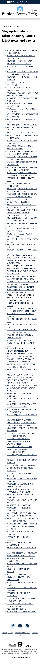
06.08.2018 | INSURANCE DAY (19, 505)
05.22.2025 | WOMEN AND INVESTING (22, 125)
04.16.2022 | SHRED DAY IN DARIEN (21, 276)
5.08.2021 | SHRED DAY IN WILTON (20, 287)
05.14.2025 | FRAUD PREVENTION (20, 133)
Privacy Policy (7, 633)
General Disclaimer (22, 633)
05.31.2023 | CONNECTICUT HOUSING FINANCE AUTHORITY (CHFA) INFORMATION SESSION (22, 212)
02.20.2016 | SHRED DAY (16, 609)
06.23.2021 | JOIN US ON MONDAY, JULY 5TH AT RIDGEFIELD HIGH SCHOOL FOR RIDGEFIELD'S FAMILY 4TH (22, 282)
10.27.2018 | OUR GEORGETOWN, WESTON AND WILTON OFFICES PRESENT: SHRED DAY (20, 449)
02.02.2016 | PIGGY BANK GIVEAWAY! (21, 612)
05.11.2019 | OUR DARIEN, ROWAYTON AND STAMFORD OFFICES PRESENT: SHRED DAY (22, 388)
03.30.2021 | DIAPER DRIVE (18, 292)
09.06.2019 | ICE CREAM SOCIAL (19, 340)
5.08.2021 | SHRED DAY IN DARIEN (20, 290)
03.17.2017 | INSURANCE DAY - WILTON (22, 574)
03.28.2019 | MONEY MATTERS (19, 420)
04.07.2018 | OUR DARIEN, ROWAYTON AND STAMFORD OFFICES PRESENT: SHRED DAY (22, 526)
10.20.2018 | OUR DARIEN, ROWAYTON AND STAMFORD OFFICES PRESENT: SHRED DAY (22, 468)
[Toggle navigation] (35, 11)
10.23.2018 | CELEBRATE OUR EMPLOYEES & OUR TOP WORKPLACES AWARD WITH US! (22, 441)
